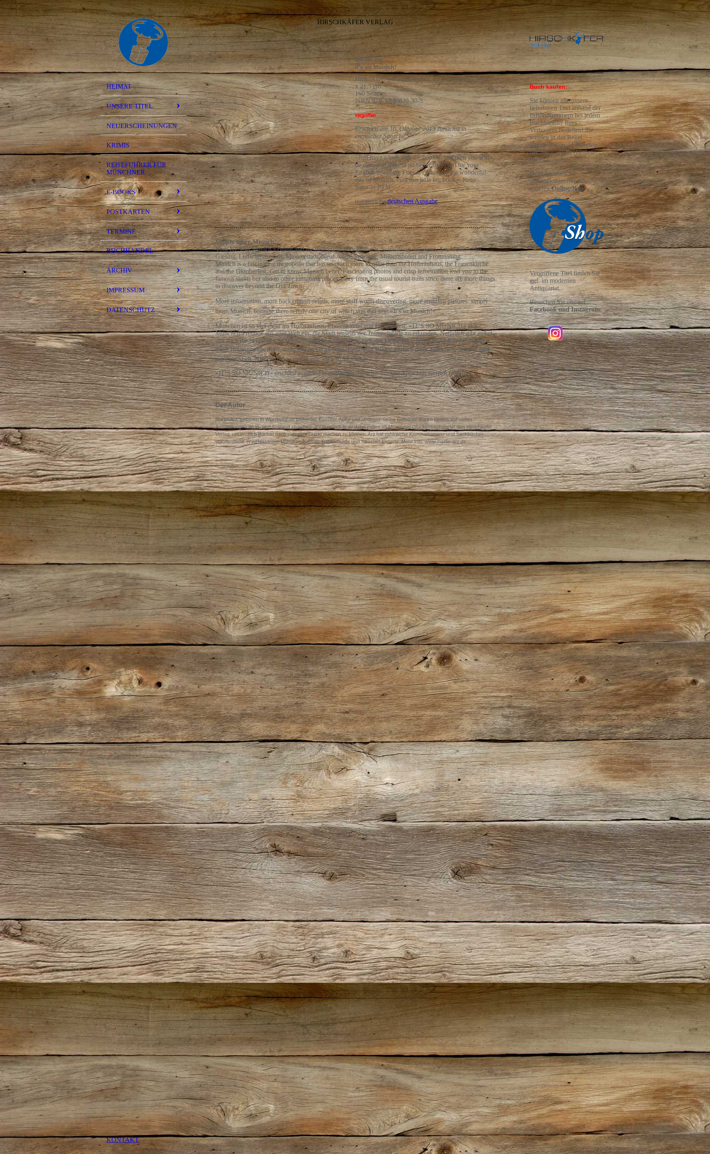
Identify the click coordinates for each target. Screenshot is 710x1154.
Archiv (119, 270)
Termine (121, 231)
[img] (143, 42)
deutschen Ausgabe (412, 200)
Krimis (117, 145)
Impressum (125, 290)
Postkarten (128, 211)
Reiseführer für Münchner (136, 168)
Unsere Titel (129, 106)
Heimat (118, 86)
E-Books (121, 191)
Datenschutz (130, 309)
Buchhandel (129, 250)
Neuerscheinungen (141, 125)
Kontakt (122, 1139)
